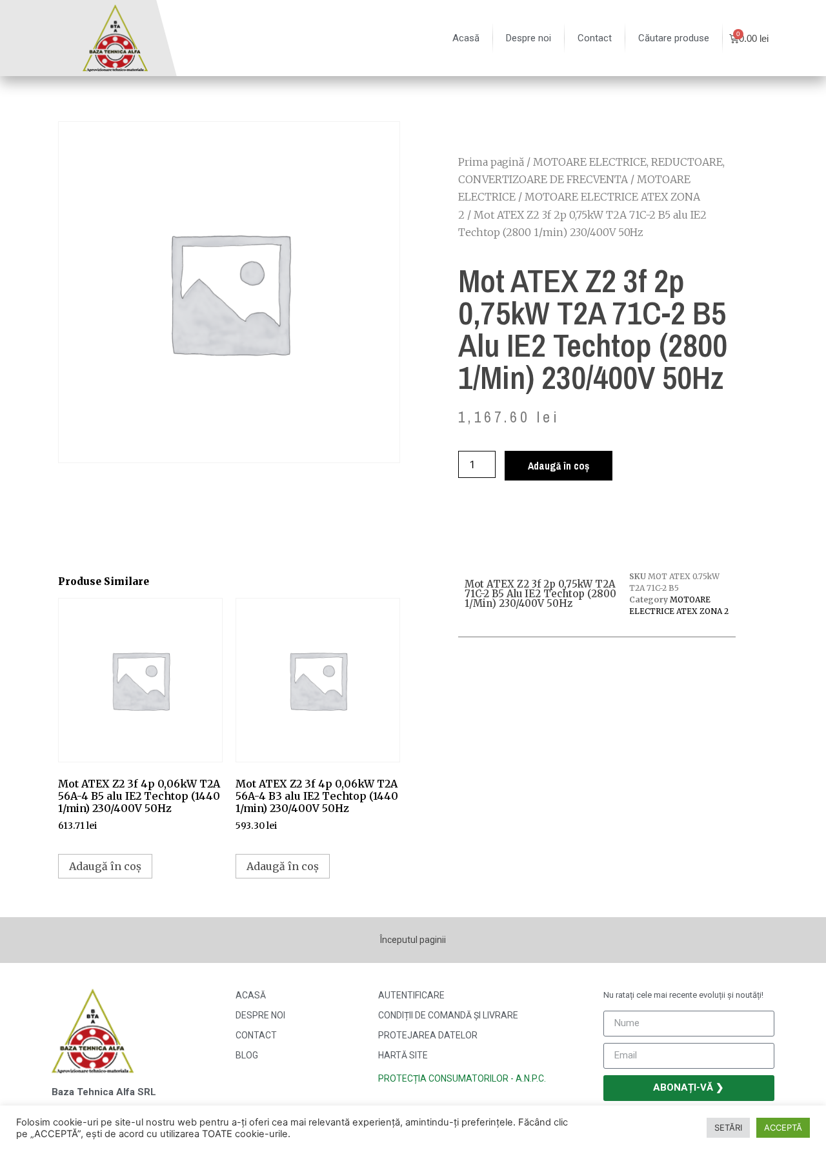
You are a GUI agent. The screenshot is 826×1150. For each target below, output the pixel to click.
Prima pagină (491, 161)
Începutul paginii (413, 940)
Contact (595, 38)
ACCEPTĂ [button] (783, 1127)
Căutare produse (673, 38)
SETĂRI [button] (728, 1127)
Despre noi (528, 38)
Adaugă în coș (558, 466)
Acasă (465, 38)
